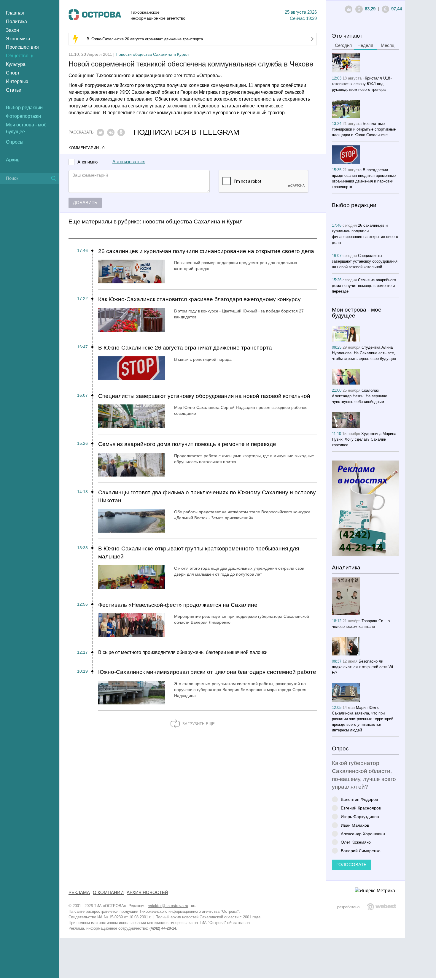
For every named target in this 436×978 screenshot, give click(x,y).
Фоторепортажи (23, 116)
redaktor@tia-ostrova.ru (168, 906)
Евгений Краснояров (361, 808)
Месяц (387, 45)
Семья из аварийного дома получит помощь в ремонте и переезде (187, 444)
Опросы (14, 142)
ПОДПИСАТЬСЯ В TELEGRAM (186, 132)
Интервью (17, 81)
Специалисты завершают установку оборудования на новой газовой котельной (204, 396)
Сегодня (343, 45)
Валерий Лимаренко (361, 850)
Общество (17, 55)
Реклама (79, 892)
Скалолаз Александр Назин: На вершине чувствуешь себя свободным (359, 396)
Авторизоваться (128, 161)
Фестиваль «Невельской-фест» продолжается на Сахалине (177, 605)
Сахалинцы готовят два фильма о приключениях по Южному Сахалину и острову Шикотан (207, 496)
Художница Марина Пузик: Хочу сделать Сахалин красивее (364, 439)
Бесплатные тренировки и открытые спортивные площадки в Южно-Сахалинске (364, 129)
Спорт (13, 72)
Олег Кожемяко (356, 842)
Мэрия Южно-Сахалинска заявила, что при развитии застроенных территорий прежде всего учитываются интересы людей (362, 718)
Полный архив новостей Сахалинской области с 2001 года (207, 917)
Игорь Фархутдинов (360, 816)
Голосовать (351, 864)
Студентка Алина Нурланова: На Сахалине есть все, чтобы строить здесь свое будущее (364, 353)
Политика (16, 21)
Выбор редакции (24, 107)
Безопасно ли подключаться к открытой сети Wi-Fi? (363, 667)
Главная (15, 12)
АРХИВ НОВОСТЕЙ (147, 892)
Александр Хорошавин (363, 833)
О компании (108, 892)
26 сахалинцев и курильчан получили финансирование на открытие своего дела (206, 251)
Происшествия (22, 47)
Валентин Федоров (359, 799)
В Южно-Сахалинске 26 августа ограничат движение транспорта (145, 39)
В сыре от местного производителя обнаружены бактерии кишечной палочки (183, 652)
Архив (13, 159)
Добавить (85, 202)
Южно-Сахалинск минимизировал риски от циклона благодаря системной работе (207, 672)
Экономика (18, 38)
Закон (12, 30)
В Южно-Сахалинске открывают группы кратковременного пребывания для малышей (198, 552)
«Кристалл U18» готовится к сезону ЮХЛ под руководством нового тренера (362, 84)
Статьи (13, 90)
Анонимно (87, 162)
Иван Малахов (355, 825)
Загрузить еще (198, 724)
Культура (16, 64)
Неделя (365, 45)
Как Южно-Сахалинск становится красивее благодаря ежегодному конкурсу (199, 299)
